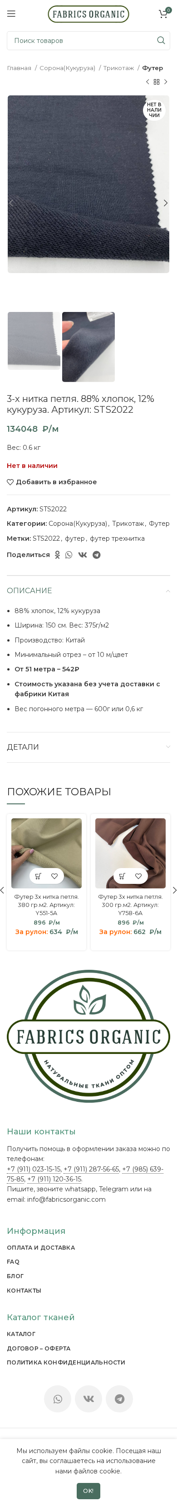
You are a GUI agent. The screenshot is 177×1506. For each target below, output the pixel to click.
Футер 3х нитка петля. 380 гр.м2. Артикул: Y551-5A (46, 904)
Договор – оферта (39, 1348)
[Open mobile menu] (11, 14)
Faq (13, 1261)
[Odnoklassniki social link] (57, 555)
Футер (152, 67)
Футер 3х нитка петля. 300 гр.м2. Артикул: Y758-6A (130, 904)
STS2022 (46, 538)
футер (75, 538)
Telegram (113, 1189)
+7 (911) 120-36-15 (54, 1179)
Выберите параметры (39, 876)
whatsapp (80, 1189)
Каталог (21, 1334)
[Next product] (165, 81)
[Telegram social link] (96, 555)
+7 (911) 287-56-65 (91, 1169)
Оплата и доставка (41, 1247)
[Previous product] (147, 81)
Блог (15, 1276)
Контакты (24, 1290)
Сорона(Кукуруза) (68, 67)
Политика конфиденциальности (66, 1362)
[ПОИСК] (160, 40)
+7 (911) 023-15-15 (33, 1169)
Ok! (88, 1490)
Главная (20, 67)
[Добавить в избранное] (55, 876)
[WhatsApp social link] (69, 555)
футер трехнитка (117, 538)
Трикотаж (119, 67)
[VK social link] (82, 555)
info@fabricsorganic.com (66, 1199)
